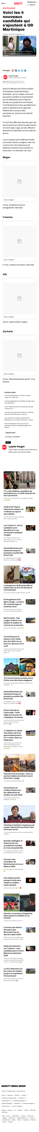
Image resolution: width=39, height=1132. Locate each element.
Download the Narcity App (9, 1098)
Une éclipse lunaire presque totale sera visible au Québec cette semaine (12, 881)
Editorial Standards (7, 1103)
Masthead (17, 1103)
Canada (9, 1110)
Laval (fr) (31, 1118)
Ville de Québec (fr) (22, 1118)
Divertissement (9, 8)
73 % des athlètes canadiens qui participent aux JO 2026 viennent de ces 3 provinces (19, 493)
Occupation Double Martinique (16, 91)
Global (26, 1110)
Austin (4, 1122)
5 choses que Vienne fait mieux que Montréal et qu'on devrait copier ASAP (13, 931)
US (15, 1110)
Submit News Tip (6, 1100)
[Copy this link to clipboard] (25, 70)
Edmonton (12, 1118)
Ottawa (23, 1116)
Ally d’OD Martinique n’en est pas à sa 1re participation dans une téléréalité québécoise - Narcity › (18, 425)
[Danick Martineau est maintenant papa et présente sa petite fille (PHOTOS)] (30, 550)
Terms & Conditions (17, 1106)
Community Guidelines (19, 1100)
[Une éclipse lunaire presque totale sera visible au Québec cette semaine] (30, 880)
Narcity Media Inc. (21, 1091)
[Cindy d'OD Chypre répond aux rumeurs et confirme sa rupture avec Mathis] (30, 509)
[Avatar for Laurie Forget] (4, 447)
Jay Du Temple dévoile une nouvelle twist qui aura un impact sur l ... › (19, 407)
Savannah (26, 1120)
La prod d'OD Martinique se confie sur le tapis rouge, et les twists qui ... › (18, 396)
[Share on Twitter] (19, 70)
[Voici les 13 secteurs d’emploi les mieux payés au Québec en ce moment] (19, 902)
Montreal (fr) (15, 1116)
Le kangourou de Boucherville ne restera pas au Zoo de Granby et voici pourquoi (18, 587)
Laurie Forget (13, 76)
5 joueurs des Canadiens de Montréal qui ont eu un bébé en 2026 (13, 862)
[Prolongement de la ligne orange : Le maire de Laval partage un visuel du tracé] (30, 602)
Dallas (14, 1120)
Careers (24, 1095)
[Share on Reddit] (13, 70)
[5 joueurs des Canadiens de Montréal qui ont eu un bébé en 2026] (30, 861)
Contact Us (22, 1098)
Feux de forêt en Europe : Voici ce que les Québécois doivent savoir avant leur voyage (18, 776)
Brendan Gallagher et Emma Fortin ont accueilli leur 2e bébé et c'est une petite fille (13, 844)
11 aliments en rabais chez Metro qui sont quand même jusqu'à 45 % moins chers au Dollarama (13, 735)
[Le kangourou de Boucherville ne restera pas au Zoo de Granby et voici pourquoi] (19, 574)
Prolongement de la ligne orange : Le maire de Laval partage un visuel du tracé (14, 603)
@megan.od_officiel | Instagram (12, 53)
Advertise (9, 1095)
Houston (10, 1122)
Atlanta (33, 1120)
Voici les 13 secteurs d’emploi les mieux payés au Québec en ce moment (18, 915)
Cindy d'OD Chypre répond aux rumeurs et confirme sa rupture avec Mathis (13, 510)
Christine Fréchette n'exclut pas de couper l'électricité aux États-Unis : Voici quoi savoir (19, 827)
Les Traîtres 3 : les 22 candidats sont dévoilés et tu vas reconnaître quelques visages (13, 530)
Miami (19, 1120)
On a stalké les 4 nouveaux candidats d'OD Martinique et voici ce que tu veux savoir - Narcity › (19, 419)
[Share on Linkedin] (16, 70)
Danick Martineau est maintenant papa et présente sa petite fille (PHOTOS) (13, 551)
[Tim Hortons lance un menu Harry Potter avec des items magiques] (19, 667)
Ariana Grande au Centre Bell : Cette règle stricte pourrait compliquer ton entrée (13, 713)
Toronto (8, 1116)
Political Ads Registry (28, 1103)
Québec (20, 1110)
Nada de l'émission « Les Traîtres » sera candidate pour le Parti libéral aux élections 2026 (14, 951)
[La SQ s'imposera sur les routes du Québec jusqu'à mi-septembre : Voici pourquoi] (30, 971)
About (3, 1095)
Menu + (3, 3)
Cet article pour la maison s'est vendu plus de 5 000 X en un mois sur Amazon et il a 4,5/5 (14, 641)
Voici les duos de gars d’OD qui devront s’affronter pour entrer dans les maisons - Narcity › (19, 413)
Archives (17, 1095)
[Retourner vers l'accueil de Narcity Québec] (18, 3)
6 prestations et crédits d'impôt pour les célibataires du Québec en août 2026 (13, 791)
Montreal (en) (6, 1120)
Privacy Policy (6, 1106)
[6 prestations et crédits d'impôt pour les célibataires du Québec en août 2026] (30, 790)
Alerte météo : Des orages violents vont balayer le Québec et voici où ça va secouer (13, 621)
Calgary (5, 1118)
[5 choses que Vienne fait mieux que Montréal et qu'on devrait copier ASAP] (30, 930)
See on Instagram (9, 199)
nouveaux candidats (12, 437)
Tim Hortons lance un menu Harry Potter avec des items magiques (18, 679)
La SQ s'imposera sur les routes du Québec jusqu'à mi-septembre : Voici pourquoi (14, 972)
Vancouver (30, 1116)
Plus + (8, 442)
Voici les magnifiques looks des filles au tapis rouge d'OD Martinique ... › (19, 402)
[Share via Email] (22, 70)
